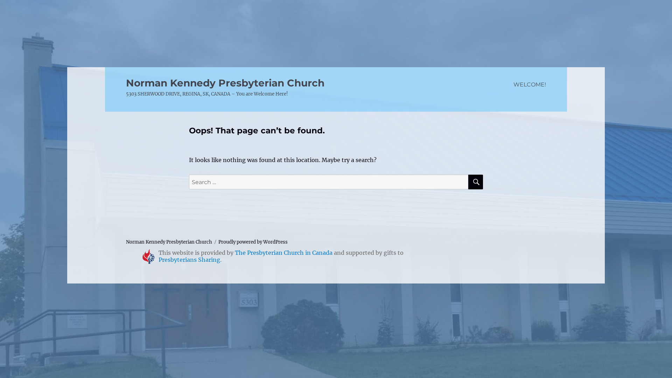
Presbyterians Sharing (189, 259)
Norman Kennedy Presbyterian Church (225, 83)
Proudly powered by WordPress (253, 242)
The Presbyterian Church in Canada (283, 252)
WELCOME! (529, 84)
